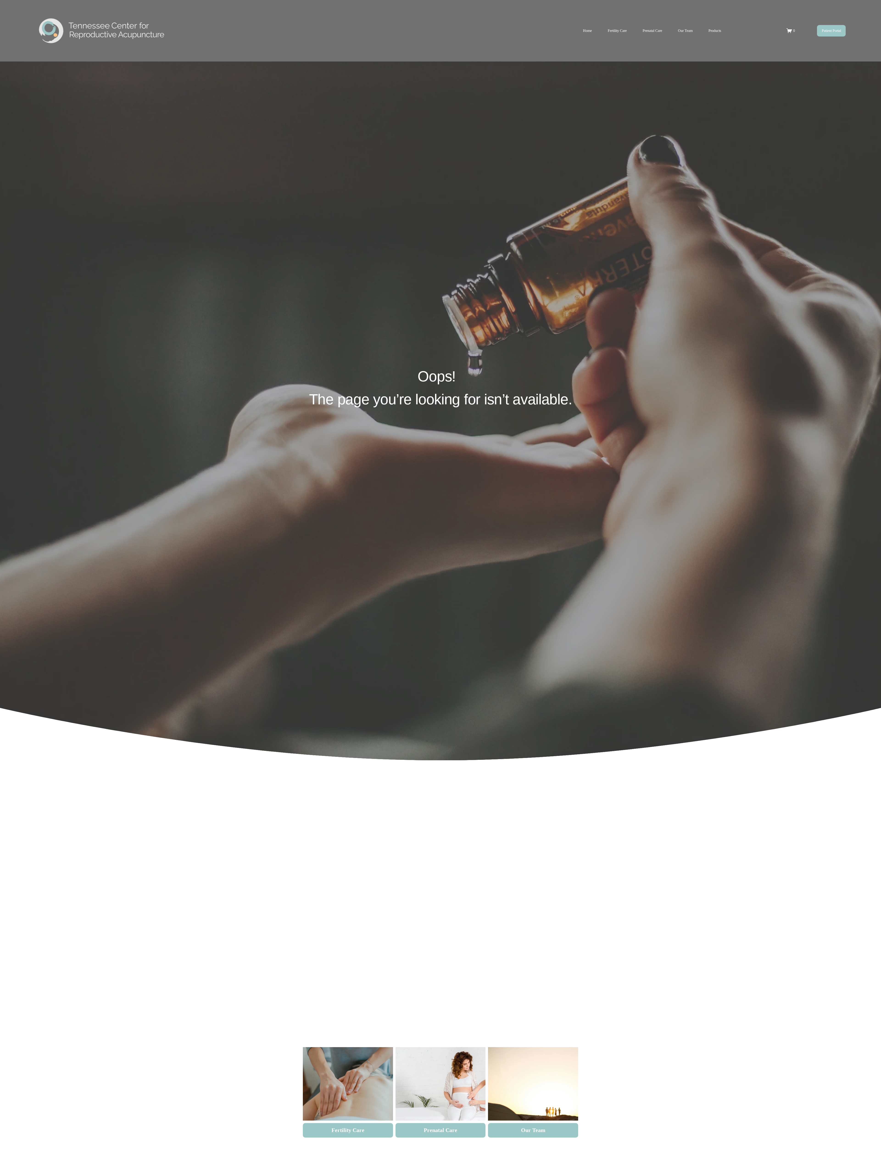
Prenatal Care (652, 31)
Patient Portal (831, 31)
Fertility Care (617, 31)
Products (714, 31)
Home (587, 31)
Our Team (685, 31)
